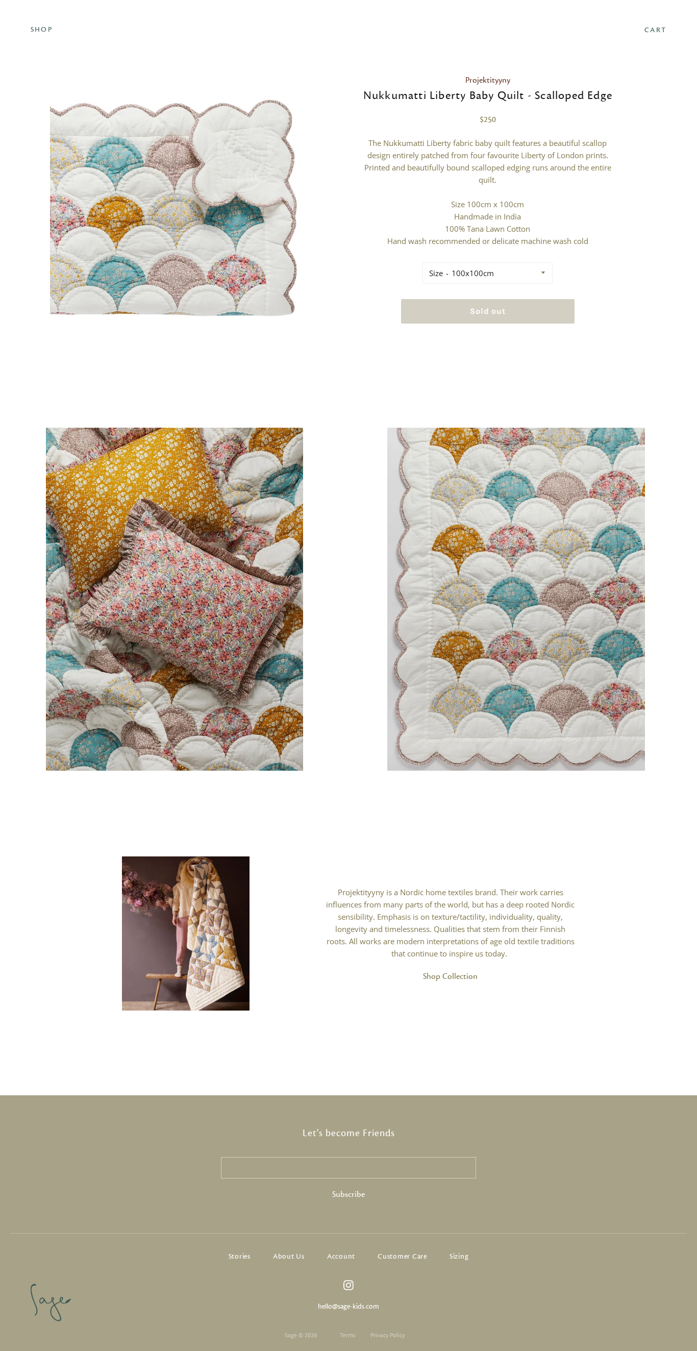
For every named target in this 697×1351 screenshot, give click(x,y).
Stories (240, 1256)
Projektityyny (487, 80)
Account (341, 1256)
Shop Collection (450, 976)
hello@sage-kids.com (348, 1306)
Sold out (487, 311)
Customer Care (402, 1256)
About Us (289, 1256)
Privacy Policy (387, 1335)
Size (436, 273)
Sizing (459, 1256)
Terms (347, 1335)
